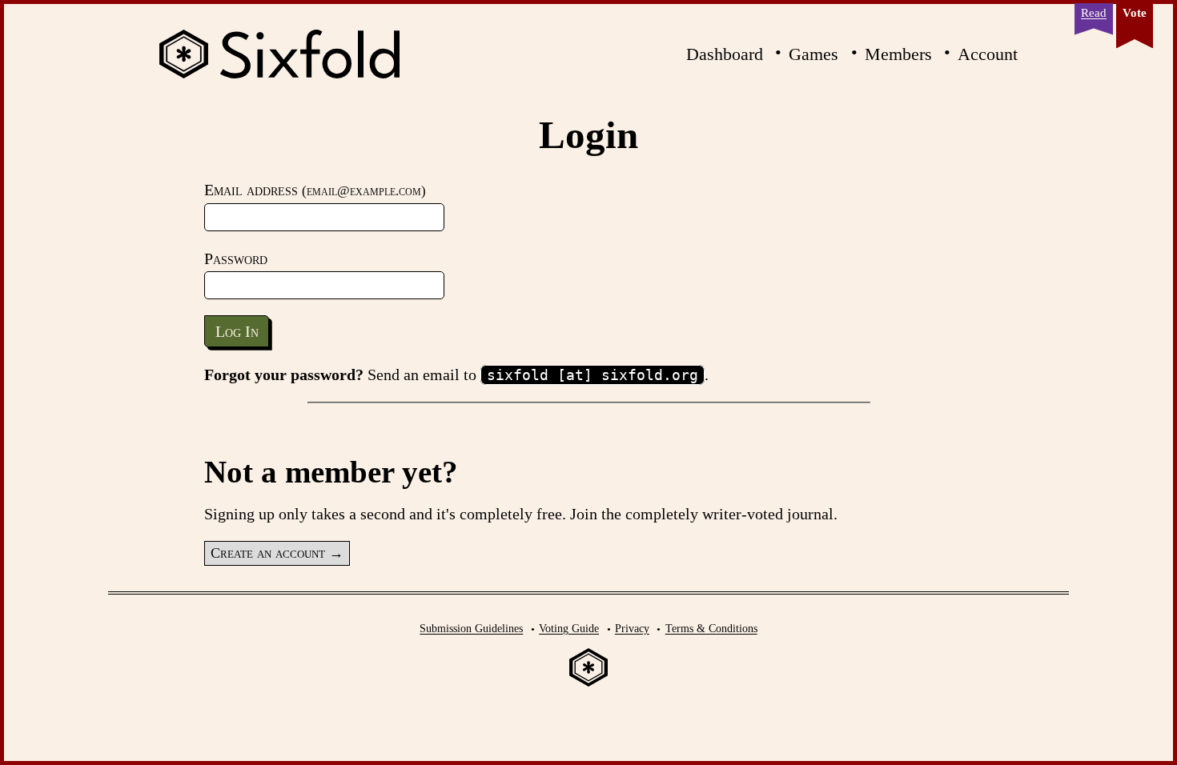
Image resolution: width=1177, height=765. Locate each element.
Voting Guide (569, 628)
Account (988, 54)
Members (898, 54)
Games (813, 54)
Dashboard (724, 54)
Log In (237, 331)
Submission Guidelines (471, 628)
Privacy (632, 628)
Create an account (268, 553)
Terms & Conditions (711, 628)
